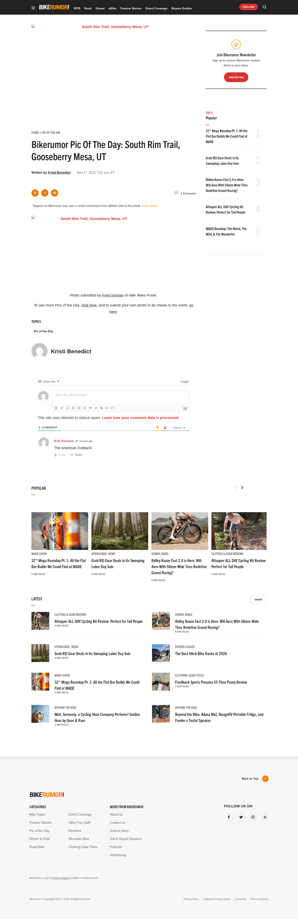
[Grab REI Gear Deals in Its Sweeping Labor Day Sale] (119, 531)
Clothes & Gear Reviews (227, 554)
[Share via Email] (54, 193)
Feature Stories (130, 8)
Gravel (100, 8)
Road (88, 8)
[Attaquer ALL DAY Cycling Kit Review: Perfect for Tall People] (239, 531)
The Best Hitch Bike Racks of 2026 (201, 653)
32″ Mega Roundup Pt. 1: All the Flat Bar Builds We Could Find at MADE (227, 136)
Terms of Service (259, 899)
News (111, 554)
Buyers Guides (182, 8)
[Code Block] (96, 408)
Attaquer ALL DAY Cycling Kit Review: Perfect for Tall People (99, 621)
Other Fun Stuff (79, 822)
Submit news (119, 830)
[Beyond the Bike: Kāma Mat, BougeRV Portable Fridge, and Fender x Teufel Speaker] (161, 714)
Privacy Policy (191, 899)
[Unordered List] (84, 408)
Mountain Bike (79, 839)
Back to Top (250, 778)
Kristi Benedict (59, 172)
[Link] (101, 408)
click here (89, 305)
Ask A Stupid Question (126, 839)
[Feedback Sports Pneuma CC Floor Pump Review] (161, 682)
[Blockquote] (90, 408)
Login (184, 381)
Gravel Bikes (160, 554)
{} (106, 407)
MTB (77, 8)
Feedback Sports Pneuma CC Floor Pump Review (211, 681)
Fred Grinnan (113, 295)
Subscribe (248, 6)
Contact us (117, 822)
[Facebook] (228, 816)
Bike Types (37, 814)
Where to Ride (39, 839)
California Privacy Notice (217, 899)
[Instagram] (252, 816)
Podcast (116, 847)
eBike (112, 8)
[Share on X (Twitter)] (44, 193)
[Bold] (56, 408)
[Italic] (62, 408)
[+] (112, 407)
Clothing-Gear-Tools (189, 675)
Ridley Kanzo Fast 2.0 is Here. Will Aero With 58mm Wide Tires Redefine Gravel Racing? (227, 185)
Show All (258, 599)
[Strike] (73, 408)
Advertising (118, 855)
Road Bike (37, 847)
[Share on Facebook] (35, 193)
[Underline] (67, 408)
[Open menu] (33, 8)
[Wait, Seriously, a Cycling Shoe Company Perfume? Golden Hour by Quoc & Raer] (40, 714)
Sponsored (99, 554)
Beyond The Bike (65, 707)
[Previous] (235, 487)
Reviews (75, 830)
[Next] (242, 487)
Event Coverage (156, 8)
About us (116, 814)
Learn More (149, 205)
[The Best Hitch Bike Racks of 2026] (161, 653)
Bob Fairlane (64, 441)
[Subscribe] (264, 816)
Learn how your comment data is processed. (140, 418)
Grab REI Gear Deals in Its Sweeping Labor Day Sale (93, 653)
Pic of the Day (43, 331)
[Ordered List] (79, 408)
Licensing (240, 899)
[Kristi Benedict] (39, 353)
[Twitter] (240, 816)
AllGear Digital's (61, 878)
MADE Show (39, 554)
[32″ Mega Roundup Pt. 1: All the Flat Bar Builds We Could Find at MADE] (59, 531)
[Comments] (177, 193)
